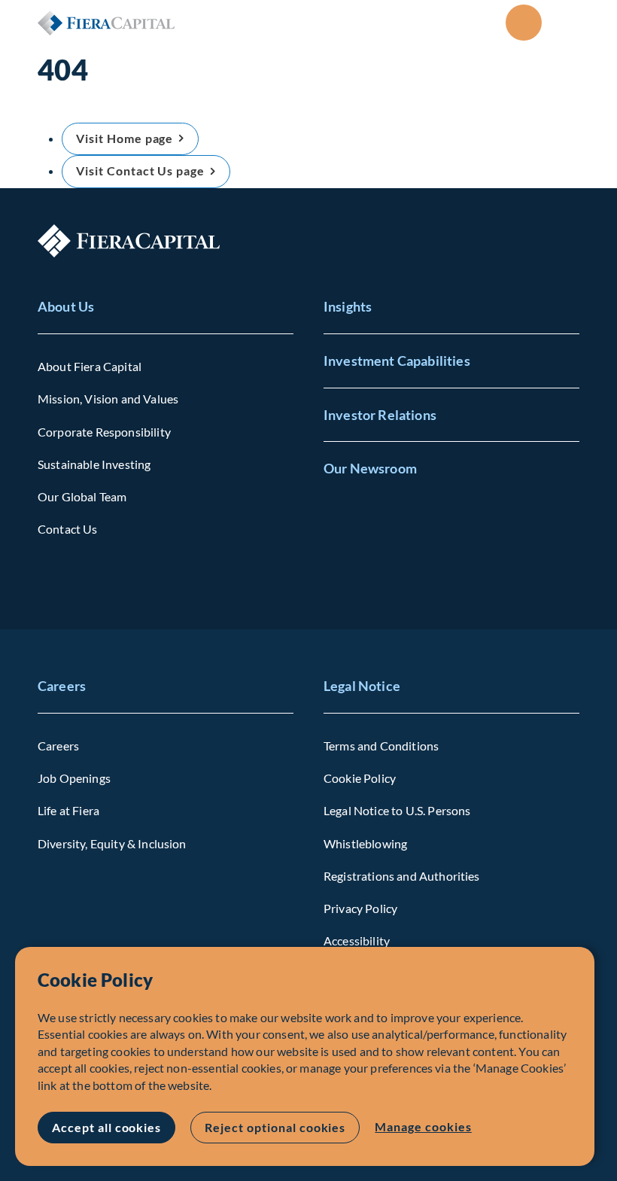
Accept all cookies (106, 1127)
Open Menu (567, 22)
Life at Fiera (68, 810)
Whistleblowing (365, 843)
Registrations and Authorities (402, 876)
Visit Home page (124, 138)
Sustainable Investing (94, 464)
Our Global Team (82, 496)
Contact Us (68, 529)
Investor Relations (380, 414)
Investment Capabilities (397, 360)
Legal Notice (362, 685)
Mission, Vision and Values (108, 398)
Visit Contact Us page (140, 170)
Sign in (524, 23)
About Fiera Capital (89, 366)
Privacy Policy (360, 908)
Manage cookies (423, 1126)
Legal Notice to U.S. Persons (397, 810)
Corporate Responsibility (104, 432)
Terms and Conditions (381, 745)
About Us (66, 306)
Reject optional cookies (275, 1127)
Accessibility (357, 940)
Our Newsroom (370, 468)
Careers (62, 685)
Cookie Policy (360, 778)
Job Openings (74, 778)
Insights (348, 306)
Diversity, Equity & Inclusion (112, 843)
